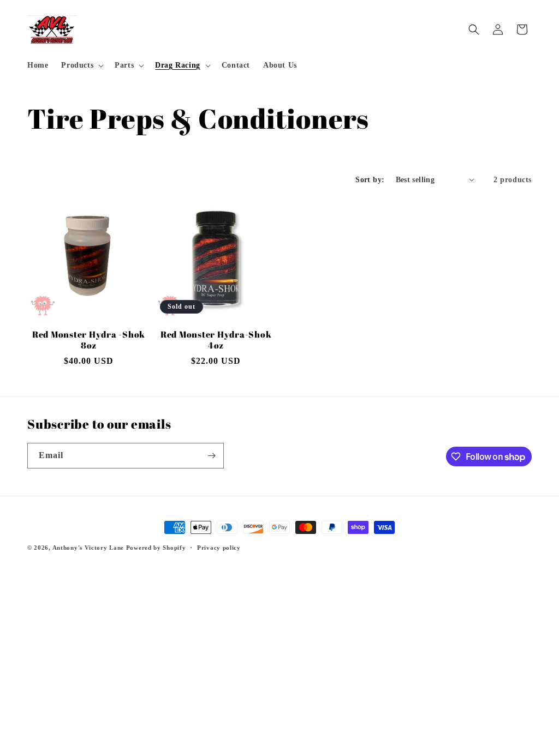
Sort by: (369, 180)
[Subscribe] (211, 455)
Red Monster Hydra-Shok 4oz (216, 340)
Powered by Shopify (156, 547)
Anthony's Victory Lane (88, 547)
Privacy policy (219, 547)
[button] (81, 65)
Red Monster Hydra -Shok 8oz (88, 340)
